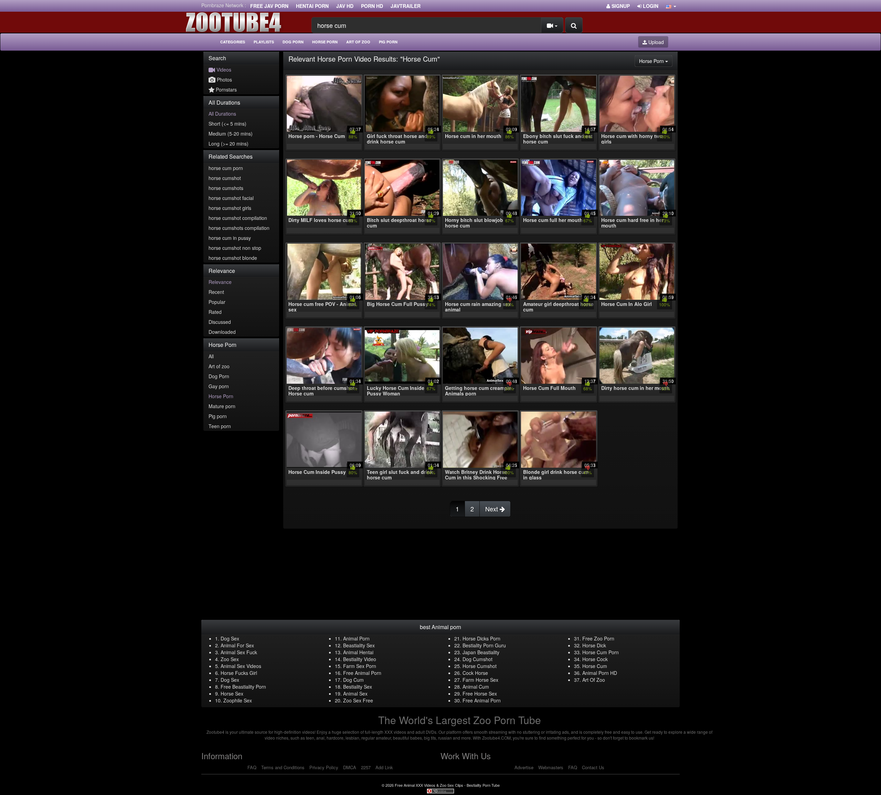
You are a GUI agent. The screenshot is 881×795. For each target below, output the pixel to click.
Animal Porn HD (599, 672)
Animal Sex (355, 693)
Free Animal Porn (362, 672)
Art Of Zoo (593, 679)
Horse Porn (325, 41)
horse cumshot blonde (233, 257)
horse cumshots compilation (239, 227)
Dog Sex (230, 638)
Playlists (264, 41)
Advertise (523, 767)
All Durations (222, 113)
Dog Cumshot (477, 659)
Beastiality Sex (359, 645)
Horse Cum (594, 665)
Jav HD (344, 5)
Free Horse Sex (480, 693)
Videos (223, 69)
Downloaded (222, 331)
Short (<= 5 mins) (227, 123)
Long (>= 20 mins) (228, 143)
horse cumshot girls (230, 207)
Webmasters (550, 767)
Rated (215, 311)
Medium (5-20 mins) (231, 133)
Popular (217, 301)
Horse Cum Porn (600, 652)
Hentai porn (312, 5)
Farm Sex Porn (359, 665)
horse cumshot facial (231, 197)
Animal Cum (476, 686)
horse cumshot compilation (238, 217)
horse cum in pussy (230, 237)
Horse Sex (232, 693)
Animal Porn (356, 638)
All (211, 356)
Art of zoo (358, 41)
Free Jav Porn (269, 5)
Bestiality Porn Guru (484, 645)
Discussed (220, 321)
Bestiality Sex (357, 686)
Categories (232, 41)
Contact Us (593, 767)
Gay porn (219, 386)
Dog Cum (353, 679)
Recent (216, 291)
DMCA (349, 767)
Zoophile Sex (237, 700)
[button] (671, 6)
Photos (223, 79)
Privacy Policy (323, 767)
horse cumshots (226, 187)
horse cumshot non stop (235, 247)
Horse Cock (595, 659)
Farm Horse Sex (480, 679)
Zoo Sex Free (358, 700)
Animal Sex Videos (241, 665)
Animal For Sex (237, 645)
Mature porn (222, 406)
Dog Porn (293, 41)
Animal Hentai (358, 652)
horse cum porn (226, 168)
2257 (366, 767)
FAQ (251, 767)
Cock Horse (475, 672)
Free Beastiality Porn (243, 686)
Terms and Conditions (283, 767)
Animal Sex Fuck (239, 652)
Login (649, 5)
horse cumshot (225, 177)
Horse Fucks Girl (239, 672)
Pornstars (225, 89)
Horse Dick (594, 645)
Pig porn (388, 41)
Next (492, 508)
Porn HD (372, 5)
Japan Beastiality (481, 652)
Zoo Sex (230, 659)
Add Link (384, 767)
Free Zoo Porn (598, 638)
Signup (620, 5)
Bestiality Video (359, 659)
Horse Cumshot (480, 665)
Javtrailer (406, 5)
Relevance (220, 281)
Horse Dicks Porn (481, 638)
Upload (655, 42)
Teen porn (220, 426)
